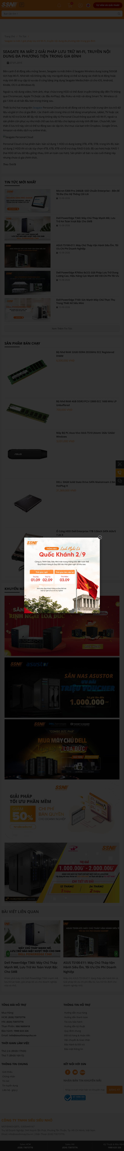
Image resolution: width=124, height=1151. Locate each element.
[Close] (100, 537)
